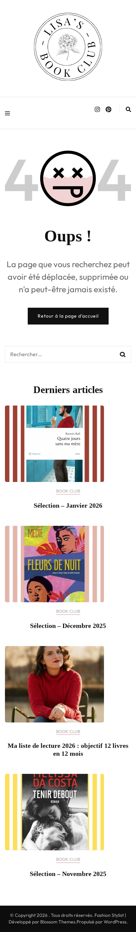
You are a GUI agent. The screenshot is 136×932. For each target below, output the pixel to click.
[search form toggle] (128, 109)
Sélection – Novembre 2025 (68, 873)
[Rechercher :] (59, 354)
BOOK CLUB (68, 491)
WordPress (115, 922)
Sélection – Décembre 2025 (68, 625)
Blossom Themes (57, 922)
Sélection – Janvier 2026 (68, 505)
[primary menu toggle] (9, 113)
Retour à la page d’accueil (68, 316)
